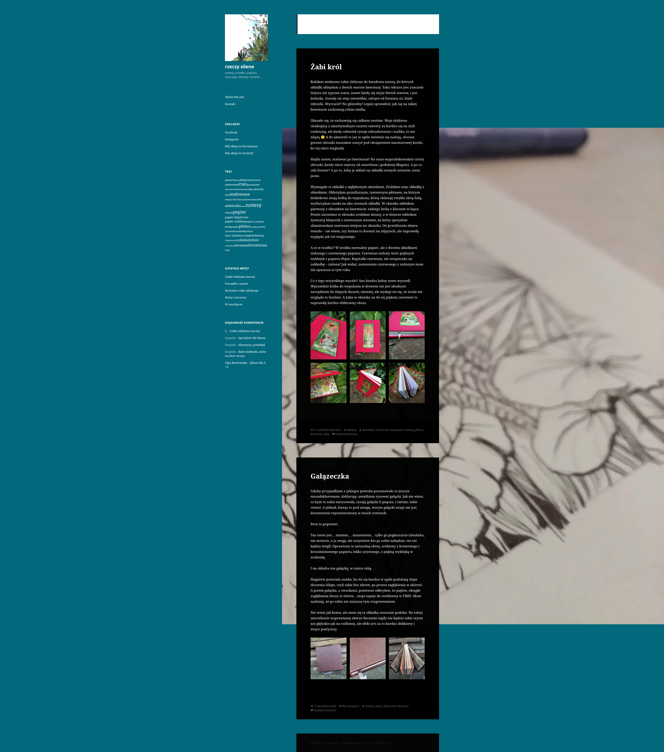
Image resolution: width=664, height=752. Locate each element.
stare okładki (232, 235)
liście (227, 194)
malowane (240, 194)
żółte (227, 250)
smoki (241, 231)
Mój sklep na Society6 (239, 153)
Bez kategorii (350, 706)
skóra (235, 231)
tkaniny (259, 235)
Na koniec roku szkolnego (242, 290)
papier (239, 212)
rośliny (261, 226)
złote (263, 245)
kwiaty (259, 189)
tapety (250, 235)
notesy (253, 205)
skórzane (390, 706)
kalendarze (230, 189)
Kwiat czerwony (235, 297)
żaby (326, 434)
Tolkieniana (230, 240)
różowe (228, 231)
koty (253, 189)
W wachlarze (233, 304)
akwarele (230, 180)
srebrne (249, 231)
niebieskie (233, 205)
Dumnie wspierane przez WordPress (366, 743)
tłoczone (316, 434)
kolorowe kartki (243, 189)
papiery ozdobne (255, 221)
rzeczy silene (239, 66)
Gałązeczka (330, 475)
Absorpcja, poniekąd (251, 345)
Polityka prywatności (324, 743)
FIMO (243, 184)
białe (238, 180)
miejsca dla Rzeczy (234, 199)
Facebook (231, 132)
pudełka (235, 226)
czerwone (232, 184)
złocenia (240, 245)
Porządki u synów (236, 284)
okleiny (229, 212)
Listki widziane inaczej (240, 277)
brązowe (247, 180)
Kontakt (230, 104)
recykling (254, 227)
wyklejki (242, 240)
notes (243, 206)
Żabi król (326, 66)
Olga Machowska (236, 363)
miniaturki (248, 199)
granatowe (253, 184)
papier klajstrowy (236, 217)
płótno (244, 226)
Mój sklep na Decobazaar (241, 146)
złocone (253, 245)
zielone (253, 240)
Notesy (351, 430)
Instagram (232, 139)
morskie (258, 199)
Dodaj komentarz (346, 434)
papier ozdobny (235, 221)
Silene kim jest (234, 97)
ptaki (228, 226)
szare (243, 235)
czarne (257, 180)
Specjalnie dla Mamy (252, 338)
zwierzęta (229, 245)
